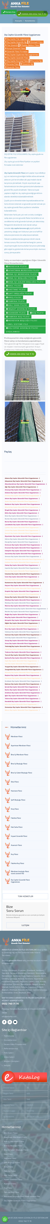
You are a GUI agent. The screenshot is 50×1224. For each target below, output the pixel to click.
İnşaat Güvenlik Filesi (21, 309)
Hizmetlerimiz (30, 21)
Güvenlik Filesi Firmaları (17, 51)
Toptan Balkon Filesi (30, 45)
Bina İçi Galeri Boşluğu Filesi (26, 282)
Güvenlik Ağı (28, 64)
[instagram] (10, 1022)
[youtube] (15, 1022)
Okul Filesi (14, 286)
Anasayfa (18, 21)
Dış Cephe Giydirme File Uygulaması (22, 54)
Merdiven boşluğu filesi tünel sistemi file (21, 322)
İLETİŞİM (25, 925)
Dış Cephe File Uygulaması (18, 39)
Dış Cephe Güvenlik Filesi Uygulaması (22, 330)
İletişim (6, 1065)
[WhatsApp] (5, 1219)
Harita (4, 1012)
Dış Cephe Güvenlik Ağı (17, 42)
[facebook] (4, 1022)
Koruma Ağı (37, 61)
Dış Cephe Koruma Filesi (17, 61)
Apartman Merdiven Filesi (23, 270)
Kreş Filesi (14, 297)
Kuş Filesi (38, 313)
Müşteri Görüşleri (11, 1061)
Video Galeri (8, 1057)
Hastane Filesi (17, 290)
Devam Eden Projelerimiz (14, 1044)
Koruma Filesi (13, 64)
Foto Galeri (8, 1053)
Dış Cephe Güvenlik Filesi (18, 58)
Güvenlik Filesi (13, 67)
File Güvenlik (12, 45)
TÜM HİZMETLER (25, 896)
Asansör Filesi (17, 313)
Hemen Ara (10, 12)
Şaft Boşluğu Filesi (20, 293)
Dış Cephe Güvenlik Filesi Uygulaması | (22, 478)
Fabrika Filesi (16, 301)
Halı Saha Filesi (17, 305)
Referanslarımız (10, 1048)
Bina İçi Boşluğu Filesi (21, 278)
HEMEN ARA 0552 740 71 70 (21, 354)
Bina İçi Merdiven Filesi (22, 274)
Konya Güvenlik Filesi (16, 48)
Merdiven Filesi (17, 266)
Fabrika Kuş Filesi (19, 317)
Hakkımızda (8, 1036)
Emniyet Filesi (37, 42)
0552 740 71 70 (10, 1003)
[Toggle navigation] (45, 12)
